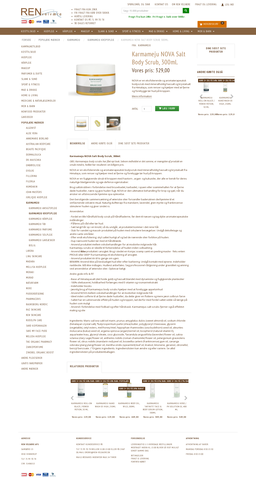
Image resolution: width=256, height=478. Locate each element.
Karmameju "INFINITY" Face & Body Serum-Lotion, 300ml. (153, 408)
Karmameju (144, 45)
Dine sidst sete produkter (133, 143)
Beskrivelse (77, 143)
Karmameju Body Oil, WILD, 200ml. (129, 405)
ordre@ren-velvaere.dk (97, 452)
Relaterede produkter (84, 366)
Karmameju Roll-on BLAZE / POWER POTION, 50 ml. (81, 406)
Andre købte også (101, 143)
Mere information (142, 96)
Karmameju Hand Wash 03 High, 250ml (105, 405)
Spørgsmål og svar (138, 4)
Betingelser (137, 455)
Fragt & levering (140, 458)
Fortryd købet (138, 461)
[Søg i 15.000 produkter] (186, 10)
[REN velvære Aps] (41, 13)
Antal (135, 108)
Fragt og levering (206, 4)
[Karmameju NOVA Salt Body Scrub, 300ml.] (96, 79)
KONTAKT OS (161, 4)
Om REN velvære (181, 4)
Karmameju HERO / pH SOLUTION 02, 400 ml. (177, 406)
